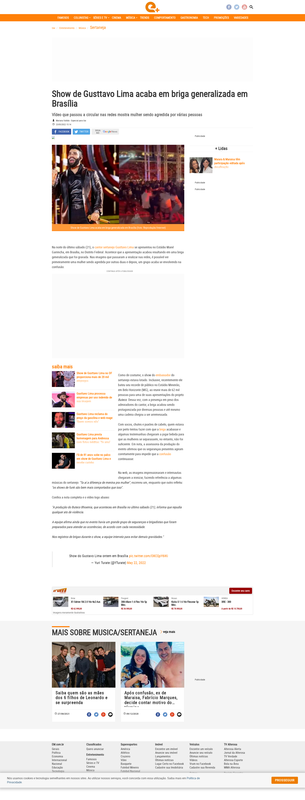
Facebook (229, 7)
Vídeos (193, 760)
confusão (165, 454)
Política (56, 753)
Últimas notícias (164, 760)
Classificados (93, 744)
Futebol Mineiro (130, 767)
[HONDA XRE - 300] (211, 602)
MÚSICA (130, 18)
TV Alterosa (230, 744)
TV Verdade (230, 756)
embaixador (163, 375)
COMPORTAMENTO (165, 18)
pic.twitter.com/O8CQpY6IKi (148, 555)
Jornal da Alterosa (234, 753)
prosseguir (284, 780)
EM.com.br (58, 744)
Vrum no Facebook (200, 764)
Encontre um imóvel (166, 749)
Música (90, 770)
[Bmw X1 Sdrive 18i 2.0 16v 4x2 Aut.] (60, 602)
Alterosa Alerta (232, 749)
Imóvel (159, 744)
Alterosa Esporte (233, 760)
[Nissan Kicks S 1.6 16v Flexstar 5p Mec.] (161, 602)
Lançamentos (163, 756)
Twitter (236, 7)
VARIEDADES (241, 18)
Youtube (244, 7)
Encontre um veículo (201, 749)
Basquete (126, 764)
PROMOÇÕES (221, 18)
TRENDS (144, 18)
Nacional (57, 764)
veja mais (169, 632)
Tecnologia (58, 771)
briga (162, 429)
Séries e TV (92, 763)
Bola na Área (231, 764)
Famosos (91, 759)
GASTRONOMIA (189, 18)
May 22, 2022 (136, 562)
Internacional (59, 760)
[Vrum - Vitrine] (60, 592)
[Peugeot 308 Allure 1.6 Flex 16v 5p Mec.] (111, 602)
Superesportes (129, 744)
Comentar (110, 714)
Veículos (194, 744)
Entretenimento (95, 754)
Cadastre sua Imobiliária (169, 767)
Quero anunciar (95, 749)
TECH (206, 18)
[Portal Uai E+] (152, 7)
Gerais (55, 749)
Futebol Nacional (130, 771)
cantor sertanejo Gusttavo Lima (114, 247)
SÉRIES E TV (100, 18)
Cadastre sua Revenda (202, 767)
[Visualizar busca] (251, 7)
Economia (57, 756)
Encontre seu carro (241, 590)
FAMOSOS (63, 18)
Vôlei (124, 760)
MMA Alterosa (232, 767)
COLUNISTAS (81, 18)
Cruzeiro (125, 756)
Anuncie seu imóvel (166, 753)
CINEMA (116, 18)
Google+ (103, 714)
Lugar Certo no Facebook (169, 764)
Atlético (125, 753)
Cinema (90, 766)
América (125, 749)
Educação (57, 767)
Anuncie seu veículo (201, 753)
